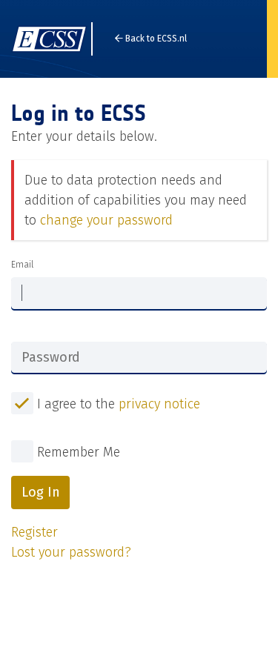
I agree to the (116, 404)
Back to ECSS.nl (155, 38)
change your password (106, 220)
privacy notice (159, 404)
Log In (40, 492)
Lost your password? (71, 552)
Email (22, 264)
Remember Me (78, 452)
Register (34, 532)
